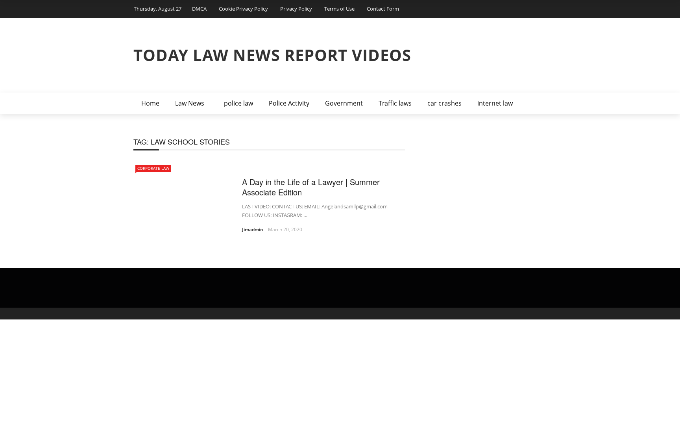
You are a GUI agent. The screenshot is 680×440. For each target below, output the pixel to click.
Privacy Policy (296, 8)
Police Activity (289, 103)
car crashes (444, 103)
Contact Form (383, 8)
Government (344, 103)
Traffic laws (395, 103)
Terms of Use (339, 8)
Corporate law (153, 168)
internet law (495, 103)
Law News (189, 103)
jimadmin (252, 229)
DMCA (199, 8)
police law (238, 103)
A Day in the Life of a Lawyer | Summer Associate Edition (311, 187)
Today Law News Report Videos (272, 55)
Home (150, 103)
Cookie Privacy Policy (243, 8)
